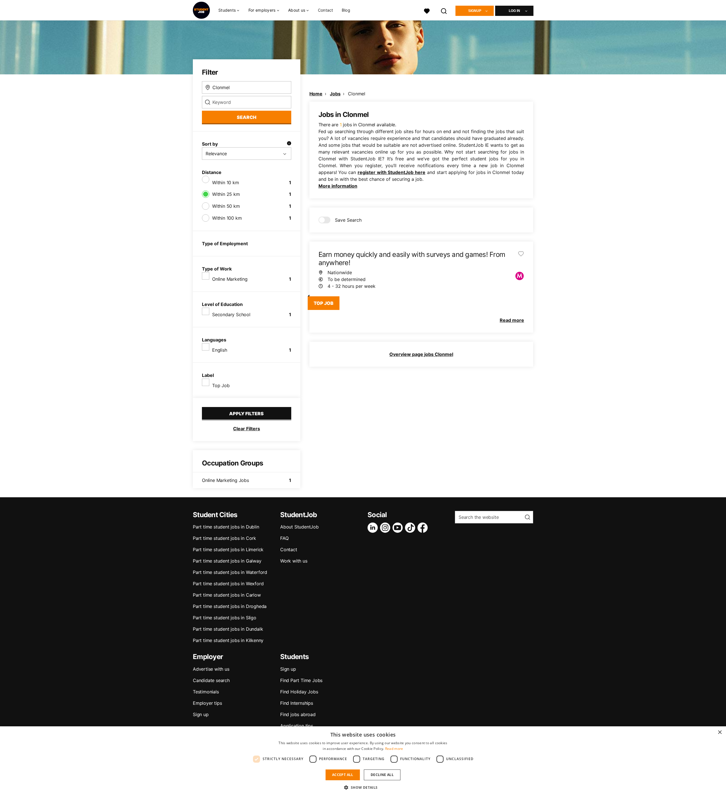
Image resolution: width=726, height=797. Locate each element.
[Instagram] (386, 528)
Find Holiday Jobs (299, 692)
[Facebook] (423, 528)
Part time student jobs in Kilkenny (228, 640)
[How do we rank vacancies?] (289, 143)
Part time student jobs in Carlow (227, 595)
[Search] (444, 10)
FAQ (284, 538)
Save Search (348, 220)
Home (315, 94)
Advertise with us (211, 669)
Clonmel (356, 94)
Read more (394, 748)
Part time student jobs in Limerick (228, 549)
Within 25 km (226, 194)
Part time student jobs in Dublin (226, 527)
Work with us (293, 561)
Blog (346, 10)
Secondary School (231, 314)
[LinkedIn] (374, 528)
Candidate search (211, 680)
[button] (362, 787)
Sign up (201, 714)
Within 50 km (226, 206)
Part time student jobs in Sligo (224, 617)
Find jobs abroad (298, 714)
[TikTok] (411, 528)
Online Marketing (230, 279)
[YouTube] (398, 528)
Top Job (221, 385)
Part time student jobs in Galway (227, 561)
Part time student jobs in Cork (224, 538)
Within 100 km (227, 218)
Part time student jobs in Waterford (230, 572)
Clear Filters (246, 428)
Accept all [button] (342, 774)
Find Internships (296, 703)
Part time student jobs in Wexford (228, 583)
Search (246, 117)
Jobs (335, 94)
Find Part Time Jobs (301, 680)
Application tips (296, 726)
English (219, 350)
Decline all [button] (382, 774)
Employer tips (207, 703)
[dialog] (363, 761)
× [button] (719, 732)
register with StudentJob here (391, 172)
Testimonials (206, 692)
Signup (474, 11)
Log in (514, 11)
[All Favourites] (427, 10)
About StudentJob (299, 527)
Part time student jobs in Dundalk (228, 629)
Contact (325, 10)
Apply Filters (246, 413)
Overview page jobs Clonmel (421, 354)
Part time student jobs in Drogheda (230, 606)
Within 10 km (225, 182)
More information (337, 186)
